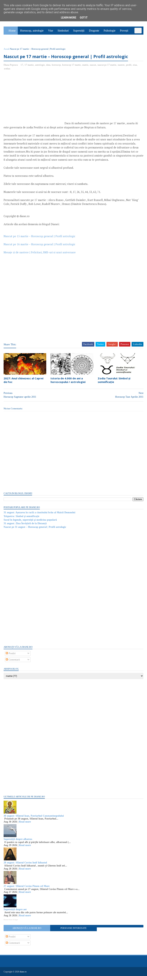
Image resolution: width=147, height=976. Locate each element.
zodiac (7, 68)
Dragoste (94, 30)
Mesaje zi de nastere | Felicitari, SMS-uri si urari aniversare (40, 252)
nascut (93, 64)
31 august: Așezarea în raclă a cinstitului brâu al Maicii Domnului (39, 512)
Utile (22, 38)
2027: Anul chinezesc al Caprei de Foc (23, 380)
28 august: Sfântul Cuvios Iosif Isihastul (25, 862)
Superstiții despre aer (15, 909)
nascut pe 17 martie (107, 64)
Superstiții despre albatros (18, 839)
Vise (50, 30)
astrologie (40, 64)
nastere (121, 64)
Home (12, 30)
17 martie (29, 64)
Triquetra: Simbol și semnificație (21, 516)
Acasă (6, 49)
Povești (124, 30)
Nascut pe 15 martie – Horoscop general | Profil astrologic (39, 236)
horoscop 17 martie (71, 64)
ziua (135, 64)
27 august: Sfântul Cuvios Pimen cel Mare (26, 886)
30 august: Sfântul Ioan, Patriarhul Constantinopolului (34, 815)
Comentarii (14, 659)
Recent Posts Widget (11, 920)
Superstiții (78, 30)
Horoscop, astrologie (32, 30)
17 (22, 64)
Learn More (68, 17)
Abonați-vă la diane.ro (26, 928)
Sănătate (10, 38)
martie (85, 64)
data (48, 64)
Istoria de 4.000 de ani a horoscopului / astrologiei (68, 380)
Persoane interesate (73, 928)
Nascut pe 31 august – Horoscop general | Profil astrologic (35, 527)
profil (128, 64)
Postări (12, 653)
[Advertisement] (34, 99)
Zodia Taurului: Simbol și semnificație (114, 380)
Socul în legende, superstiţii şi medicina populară (30, 519)
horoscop (56, 64)
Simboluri (63, 30)
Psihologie (109, 30)
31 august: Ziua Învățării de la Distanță (25, 523)
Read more (25, 821)
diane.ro (23, 971)
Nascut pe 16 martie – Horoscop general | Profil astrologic (39, 244)
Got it (83, 17)
